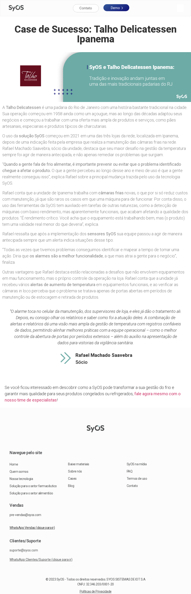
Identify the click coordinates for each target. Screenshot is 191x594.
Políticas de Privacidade (96, 591)
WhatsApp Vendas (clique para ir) (32, 528)
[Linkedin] (103, 437)
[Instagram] (88, 437)
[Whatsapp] (95, 443)
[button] (180, 8)
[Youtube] (95, 437)
